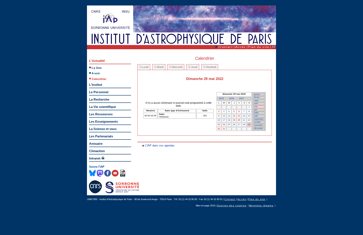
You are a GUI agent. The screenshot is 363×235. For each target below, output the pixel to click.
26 (234, 124)
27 (239, 124)
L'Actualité (97, 60)
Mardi (160, 67)
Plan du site (258, 47)
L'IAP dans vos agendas (160, 145)
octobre (257, 122)
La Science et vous (103, 129)
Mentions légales (261, 205)
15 (249, 116)
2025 (221, 98)
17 (224, 120)
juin (255, 110)
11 (229, 116)
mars (256, 101)
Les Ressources (101, 114)
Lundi (145, 67)
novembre (258, 125)
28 (244, 124)
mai (255, 107)
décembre (258, 128)
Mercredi (177, 67)
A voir (96, 73)
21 (244, 120)
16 (219, 120)
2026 (231, 98)
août (256, 116)
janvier (257, 94)
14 (244, 116)
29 (249, 124)
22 (249, 120)
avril (256, 103)
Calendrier (99, 79)
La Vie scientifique (102, 107)
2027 (241, 98)
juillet (256, 113)
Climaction (97, 151)
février (257, 97)
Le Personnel (98, 92)
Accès (240, 47)
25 (229, 124)
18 (229, 120)
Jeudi (194, 67)
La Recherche (99, 99)
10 (224, 116)
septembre (258, 119)
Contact (226, 47)
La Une (97, 67)
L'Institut (95, 84)
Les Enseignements (103, 121)
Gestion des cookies (232, 205)
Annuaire (96, 143)
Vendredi (211, 67)
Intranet (94, 158)
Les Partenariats (101, 136)
